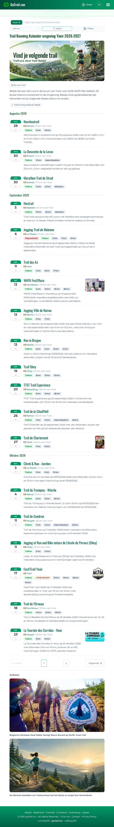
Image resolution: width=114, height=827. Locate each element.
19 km (66, 578)
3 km (38, 472)
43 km (28, 582)
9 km (38, 130)
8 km (47, 271)
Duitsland (62, 812)
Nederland (38, 812)
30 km (76, 578)
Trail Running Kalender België (27, 105)
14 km (47, 420)
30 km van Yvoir (18, 85)
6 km (55, 238)
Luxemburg (74, 812)
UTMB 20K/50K (43, 578)
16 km (47, 394)
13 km (38, 212)
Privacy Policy (89, 816)
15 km (73, 238)
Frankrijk (50, 812)
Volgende (94, 663)
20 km (47, 130)
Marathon (59, 187)
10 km (47, 289)
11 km (38, 187)
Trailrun (28, 130)
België (28, 812)
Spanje (85, 812)
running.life (44, 820)
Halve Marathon (52, 160)
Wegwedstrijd (31, 238)
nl (99, 4)
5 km (38, 349)
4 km (38, 271)
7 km (38, 420)
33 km (58, 612)
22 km (48, 187)
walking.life (70, 820)
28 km (48, 212)
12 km (38, 160)
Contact (76, 816)
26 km (57, 499)
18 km (57, 289)
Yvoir (29, 266)
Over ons (65, 816)
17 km (56, 271)
